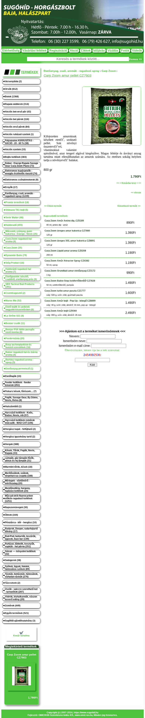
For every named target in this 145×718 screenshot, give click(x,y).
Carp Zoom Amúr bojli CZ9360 (61, 310)
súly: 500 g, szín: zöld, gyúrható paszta (64, 295)
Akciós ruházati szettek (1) (19, 134)
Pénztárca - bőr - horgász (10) (21, 522)
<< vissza (136, 192)
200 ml (49, 255)
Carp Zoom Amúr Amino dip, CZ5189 (64, 220)
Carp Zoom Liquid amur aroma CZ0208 (65, 250)
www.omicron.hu (84, 715)
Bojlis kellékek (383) (16, 157)
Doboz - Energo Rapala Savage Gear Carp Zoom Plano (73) (21, 164)
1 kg (48, 275)
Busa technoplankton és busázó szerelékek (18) (18, 346)
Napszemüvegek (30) (16, 507)
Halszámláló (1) (13, 406)
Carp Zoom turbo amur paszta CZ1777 (65, 290)
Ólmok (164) (11, 515)
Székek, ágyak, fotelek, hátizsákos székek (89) (17, 567)
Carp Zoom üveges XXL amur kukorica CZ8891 (70, 240)
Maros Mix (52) (13, 300)
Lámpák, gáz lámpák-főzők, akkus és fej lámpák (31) (19, 459)
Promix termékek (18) (17, 202)
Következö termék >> (128, 206)
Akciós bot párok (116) (17, 119)
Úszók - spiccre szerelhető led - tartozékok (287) (21, 590)
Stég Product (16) (14, 263)
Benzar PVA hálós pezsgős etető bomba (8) (19, 330)
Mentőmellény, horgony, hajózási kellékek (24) (17, 489)
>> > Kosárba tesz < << (128, 183)
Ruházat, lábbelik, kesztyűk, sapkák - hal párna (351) (20, 545)
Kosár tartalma (21, 635)
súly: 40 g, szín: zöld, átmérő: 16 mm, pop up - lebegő (71, 305)
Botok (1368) (12, 96)
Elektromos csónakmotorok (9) (21, 179)
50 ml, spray (52, 265)
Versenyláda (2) (13, 81)
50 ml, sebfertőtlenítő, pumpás (60, 285)
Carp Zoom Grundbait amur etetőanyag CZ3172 (70, 270)
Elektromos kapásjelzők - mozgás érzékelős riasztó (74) (21, 172)
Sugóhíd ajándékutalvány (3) (20, 620)
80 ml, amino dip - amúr (57, 225)
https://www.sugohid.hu (86, 712)
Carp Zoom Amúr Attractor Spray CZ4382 (67, 260)
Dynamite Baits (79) (16, 255)
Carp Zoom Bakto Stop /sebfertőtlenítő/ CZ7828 (70, 280)
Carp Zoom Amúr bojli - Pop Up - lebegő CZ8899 (70, 300)
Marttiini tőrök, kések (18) (18, 467)
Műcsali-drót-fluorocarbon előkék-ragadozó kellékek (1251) (19, 498)
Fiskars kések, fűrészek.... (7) (20, 391)
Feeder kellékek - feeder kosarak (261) (18, 383)
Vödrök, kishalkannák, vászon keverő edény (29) (21, 598)
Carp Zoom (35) (13, 247)
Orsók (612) (11, 89)
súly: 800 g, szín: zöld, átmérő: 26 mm (63, 315)
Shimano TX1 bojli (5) (16, 210)
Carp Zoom (109, 70)
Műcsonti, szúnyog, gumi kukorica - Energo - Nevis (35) (21, 232)
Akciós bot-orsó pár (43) (18, 111)
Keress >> (135, 59)
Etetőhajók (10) (13, 376)
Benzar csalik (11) (15, 323)
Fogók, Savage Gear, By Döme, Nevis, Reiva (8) (21, 399)
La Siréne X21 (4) (14, 315)
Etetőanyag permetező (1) (19, 368)
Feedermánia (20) (14, 338)
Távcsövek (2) (12, 583)
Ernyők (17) (11, 187)
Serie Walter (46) (14, 217)
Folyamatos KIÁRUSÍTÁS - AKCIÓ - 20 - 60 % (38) (19, 142)
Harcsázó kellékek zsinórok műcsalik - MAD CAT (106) (20, 421)
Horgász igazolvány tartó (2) (20, 436)
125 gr (49, 235)
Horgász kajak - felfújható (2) (20, 429)
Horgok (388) (12, 444)
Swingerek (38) (13, 560)
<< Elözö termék (53, 206)
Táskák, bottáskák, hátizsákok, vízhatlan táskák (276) (21, 575)
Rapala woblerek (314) (17, 104)
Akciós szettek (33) (15, 149)
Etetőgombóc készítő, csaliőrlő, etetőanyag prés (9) (21, 278)
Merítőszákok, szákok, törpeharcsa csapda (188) (19, 474)
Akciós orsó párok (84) (17, 126)
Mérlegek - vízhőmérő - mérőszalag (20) (17, 482)
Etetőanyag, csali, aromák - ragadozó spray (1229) (19, 194)
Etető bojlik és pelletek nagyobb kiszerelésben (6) (19, 308)
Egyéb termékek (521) (17, 613)
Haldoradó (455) (14, 225)
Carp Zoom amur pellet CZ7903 (21, 656)
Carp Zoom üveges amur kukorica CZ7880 (67, 230)
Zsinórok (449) (12, 605)
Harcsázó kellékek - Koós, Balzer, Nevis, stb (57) (19, 414)
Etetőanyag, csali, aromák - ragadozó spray (71, 70)
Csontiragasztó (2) (15, 293)
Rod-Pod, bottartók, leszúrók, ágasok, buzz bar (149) (20, 537)
